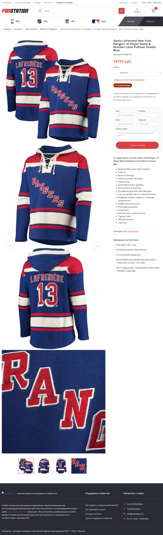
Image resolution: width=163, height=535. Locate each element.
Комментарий (121, 129)
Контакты (48, 2)
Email (118, 120)
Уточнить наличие (137, 145)
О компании (6, 2)
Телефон (141, 111)
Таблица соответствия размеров (129, 79)
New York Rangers (48, 29)
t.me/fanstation (134, 509)
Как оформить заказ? (95, 509)
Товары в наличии (64, 2)
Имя (117, 111)
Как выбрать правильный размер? (101, 505)
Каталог (131, 21)
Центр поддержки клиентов (98, 518)
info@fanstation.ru (135, 514)
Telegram (134, 2)
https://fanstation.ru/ (17, 511)
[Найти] (122, 11)
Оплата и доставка (23, 2)
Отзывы (37, 2)
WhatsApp (123, 2)
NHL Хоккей (31, 29)
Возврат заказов (93, 514)
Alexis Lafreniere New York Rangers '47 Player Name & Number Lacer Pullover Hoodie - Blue (101, 29)
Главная (7, 29)
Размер (116, 67)
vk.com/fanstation (135, 504)
